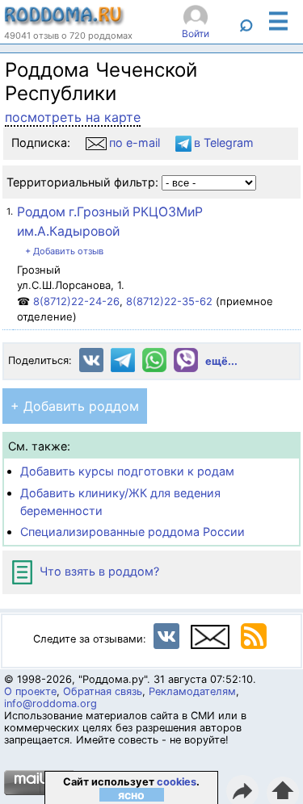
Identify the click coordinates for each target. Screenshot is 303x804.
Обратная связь (102, 691)
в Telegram (224, 142)
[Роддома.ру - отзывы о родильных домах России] (64, 22)
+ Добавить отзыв (64, 251)
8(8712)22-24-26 (76, 301)
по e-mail (134, 142)
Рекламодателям (192, 691)
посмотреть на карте (73, 117)
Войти (195, 33)
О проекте (30, 691)
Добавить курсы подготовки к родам (127, 471)
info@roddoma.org (50, 703)
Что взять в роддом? (97, 571)
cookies (176, 782)
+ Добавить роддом (75, 406)
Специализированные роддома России (132, 531)
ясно (131, 795)
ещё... (221, 361)
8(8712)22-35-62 (169, 301)
